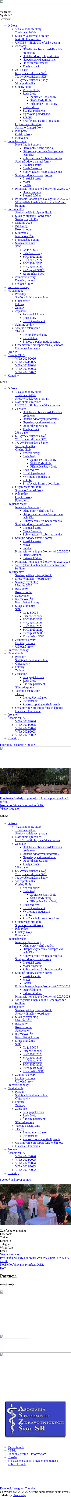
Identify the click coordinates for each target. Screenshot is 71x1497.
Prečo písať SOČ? (33, 270)
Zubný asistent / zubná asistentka (42, 171)
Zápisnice (21, 311)
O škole (12, 25)
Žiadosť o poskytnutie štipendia (41, 341)
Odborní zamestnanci (35, 63)
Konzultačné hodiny (27, 239)
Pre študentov (16, 209)
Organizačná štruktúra (28, 124)
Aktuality (15, 792)
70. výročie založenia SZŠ (31, 76)
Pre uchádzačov (17, 141)
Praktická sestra (32, 164)
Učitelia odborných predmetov (41, 56)
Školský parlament (34, 110)
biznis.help (19, 1495)
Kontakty (13, 375)
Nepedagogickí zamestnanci (39, 59)
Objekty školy (23, 134)
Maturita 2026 (23, 222)
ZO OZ (27, 117)
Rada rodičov (31, 107)
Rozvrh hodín (23, 229)
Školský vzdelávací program (32, 35)
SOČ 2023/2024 (32, 260)
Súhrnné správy (24, 324)
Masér (26, 181)
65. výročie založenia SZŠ (31, 73)
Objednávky (22, 300)
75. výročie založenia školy (31, 80)
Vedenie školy (31, 90)
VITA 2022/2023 (25, 368)
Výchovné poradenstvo (37, 114)
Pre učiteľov (30, 338)
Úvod (3, 792)
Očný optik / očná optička (38, 147)
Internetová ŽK (24, 236)
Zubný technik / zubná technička (42, 158)
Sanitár (27, 185)
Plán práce (21, 131)
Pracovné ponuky (18, 287)
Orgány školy (23, 86)
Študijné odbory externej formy (33, 175)
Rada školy (29, 93)
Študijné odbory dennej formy (33, 161)
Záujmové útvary (25, 277)
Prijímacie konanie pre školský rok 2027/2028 (42, 198)
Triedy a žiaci (31, 66)
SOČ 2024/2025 (32, 263)
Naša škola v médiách (28, 39)
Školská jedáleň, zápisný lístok (33, 212)
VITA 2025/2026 (25, 358)
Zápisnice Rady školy (43, 97)
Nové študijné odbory (28, 144)
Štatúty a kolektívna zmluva (31, 297)
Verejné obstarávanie (27, 328)
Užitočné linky (24, 283)
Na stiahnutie (15, 290)
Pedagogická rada (33, 314)
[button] (35, 382)
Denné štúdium (32, 192)
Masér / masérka (32, 168)
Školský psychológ (26, 219)
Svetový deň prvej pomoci (15, 1179)
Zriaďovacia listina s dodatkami (41, 120)
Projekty (13, 351)
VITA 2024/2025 (25, 362)
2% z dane (21, 69)
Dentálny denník (25, 280)
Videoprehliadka (25, 83)
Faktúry (19, 304)
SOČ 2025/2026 (32, 266)
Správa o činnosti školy (29, 127)
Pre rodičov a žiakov (35, 334)
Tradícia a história (25, 32)
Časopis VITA (16, 355)
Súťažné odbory (32, 253)
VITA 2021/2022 (25, 372)
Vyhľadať (6, 11)
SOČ (18, 246)
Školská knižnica (25, 243)
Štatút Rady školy (40, 100)
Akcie (11, 773)
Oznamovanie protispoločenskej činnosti (39, 345)
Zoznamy (21, 46)
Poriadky (20, 294)
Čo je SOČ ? (30, 249)
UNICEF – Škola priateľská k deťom (37, 42)
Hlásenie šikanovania (28, 348)
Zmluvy (20, 307)
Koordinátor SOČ (33, 273)
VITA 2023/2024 (25, 365)
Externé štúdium (32, 195)
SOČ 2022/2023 (32, 256)
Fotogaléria (22, 137)
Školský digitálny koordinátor (33, 215)
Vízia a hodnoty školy (28, 29)
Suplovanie (22, 232)
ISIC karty (21, 226)
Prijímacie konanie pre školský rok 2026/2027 (42, 188)
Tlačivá (19, 331)
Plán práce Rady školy (43, 103)
